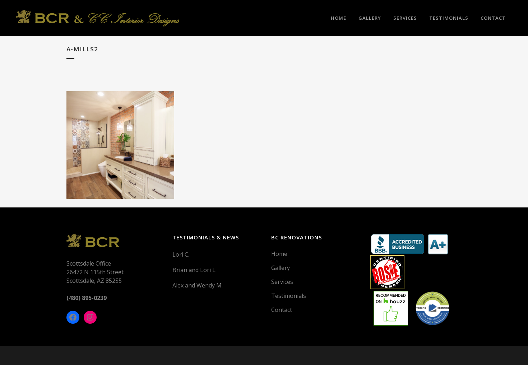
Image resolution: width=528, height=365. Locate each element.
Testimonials (288, 296)
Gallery (280, 268)
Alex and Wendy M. (197, 285)
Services (282, 282)
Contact (281, 310)
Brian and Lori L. (194, 270)
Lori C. (180, 254)
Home (279, 254)
